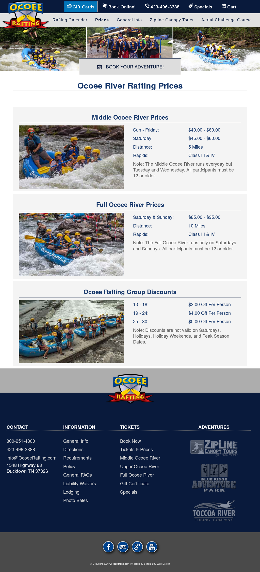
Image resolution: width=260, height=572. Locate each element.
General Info (75, 440)
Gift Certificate (134, 483)
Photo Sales (75, 500)
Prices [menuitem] (102, 20)
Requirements (77, 457)
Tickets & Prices (136, 449)
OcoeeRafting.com (119, 563)
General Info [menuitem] (129, 20)
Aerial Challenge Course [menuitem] (226, 20)
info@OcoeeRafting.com (31, 457)
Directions (73, 449)
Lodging (71, 491)
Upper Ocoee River (139, 466)
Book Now (130, 440)
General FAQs (77, 474)
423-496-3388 (21, 449)
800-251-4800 (21, 440)
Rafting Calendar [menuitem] (70, 20)
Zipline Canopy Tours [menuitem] (171, 20)
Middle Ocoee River (140, 457)
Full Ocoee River (137, 474)
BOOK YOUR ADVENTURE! (134, 66)
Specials (128, 491)
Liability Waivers (79, 483)
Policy (69, 466)
